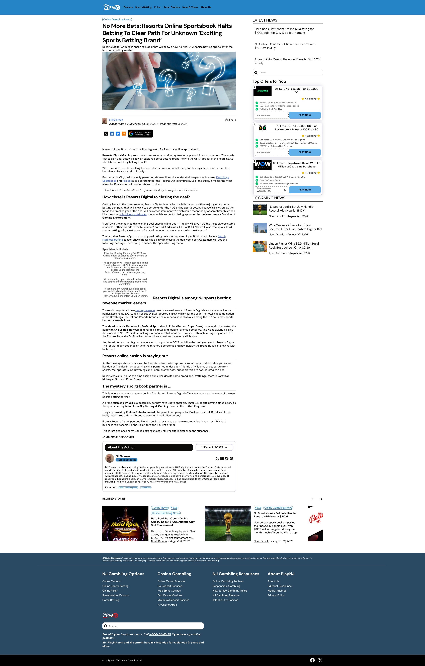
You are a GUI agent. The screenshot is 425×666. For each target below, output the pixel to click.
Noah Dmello (276, 216)
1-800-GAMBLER (160, 634)
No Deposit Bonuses (169, 586)
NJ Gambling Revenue (226, 595)
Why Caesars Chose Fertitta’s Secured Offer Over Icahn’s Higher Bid (295, 227)
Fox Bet (127, 180)
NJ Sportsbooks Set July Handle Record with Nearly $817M (291, 209)
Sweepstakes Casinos (115, 595)
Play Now (305, 115)
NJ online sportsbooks (133, 214)
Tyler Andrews (277, 253)
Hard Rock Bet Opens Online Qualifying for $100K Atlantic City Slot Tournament (284, 31)
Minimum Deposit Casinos (173, 600)
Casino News (145, 488)
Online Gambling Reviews (228, 581)
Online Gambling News (117, 19)
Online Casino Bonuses (171, 581)
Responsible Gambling (226, 586)
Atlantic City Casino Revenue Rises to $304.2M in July (287, 61)
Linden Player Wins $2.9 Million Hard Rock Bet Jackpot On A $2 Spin (294, 245)
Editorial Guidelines (280, 586)
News (174, 507)
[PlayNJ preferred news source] (140, 133)
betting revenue (145, 310)
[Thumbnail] (125, 523)
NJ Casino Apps (167, 604)
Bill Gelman (116, 119)
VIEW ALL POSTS (212, 447)
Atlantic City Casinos (225, 600)
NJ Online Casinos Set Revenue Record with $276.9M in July (285, 46)
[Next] (321, 499)
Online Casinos (111, 581)
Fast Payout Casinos (169, 595)
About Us (273, 581)
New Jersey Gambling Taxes (230, 590)
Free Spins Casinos (169, 590)
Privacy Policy (276, 595)
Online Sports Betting (115, 586)
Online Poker (110, 590)
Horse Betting (110, 600)
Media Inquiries (277, 590)
